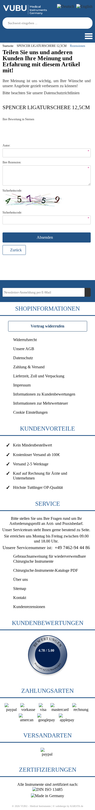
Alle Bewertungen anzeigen (48, 655)
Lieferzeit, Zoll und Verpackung (38, 376)
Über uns (20, 579)
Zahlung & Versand (29, 367)
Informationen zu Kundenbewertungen (44, 394)
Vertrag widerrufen (47, 326)
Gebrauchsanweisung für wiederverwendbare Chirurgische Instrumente (49, 558)
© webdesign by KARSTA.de (68, 806)
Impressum (22, 385)
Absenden (45, 237)
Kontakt (19, 597)
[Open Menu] (88, 36)
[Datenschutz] (80, 93)
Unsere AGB (23, 349)
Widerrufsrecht (25, 340)
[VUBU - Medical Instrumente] (25, 13)
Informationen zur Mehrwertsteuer (40, 403)
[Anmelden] (4, 33)
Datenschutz (23, 358)
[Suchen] (89, 23)
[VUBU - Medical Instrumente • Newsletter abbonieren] (88, 292)
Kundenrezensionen (29, 607)
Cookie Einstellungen (30, 412)
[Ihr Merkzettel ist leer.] (19, 33)
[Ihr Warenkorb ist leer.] (11, 33)
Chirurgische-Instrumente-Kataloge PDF (45, 570)
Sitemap (19, 588)
